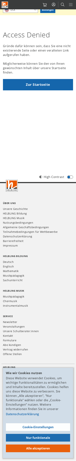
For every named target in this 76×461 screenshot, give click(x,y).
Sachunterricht (13, 280)
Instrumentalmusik (15, 305)
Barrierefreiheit (13, 241)
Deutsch (8, 262)
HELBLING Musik (14, 218)
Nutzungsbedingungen (18, 222)
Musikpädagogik (13, 275)
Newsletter (10, 322)
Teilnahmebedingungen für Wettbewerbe (30, 232)
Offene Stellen (12, 354)
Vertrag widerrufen (15, 349)
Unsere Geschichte (15, 209)
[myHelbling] (53, 4)
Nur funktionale (38, 438)
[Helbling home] (12, 186)
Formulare (9, 340)
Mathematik (11, 271)
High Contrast (54, 177)
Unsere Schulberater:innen (21, 331)
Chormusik (10, 301)
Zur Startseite (38, 84)
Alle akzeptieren (38, 448)
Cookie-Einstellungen (38, 427)
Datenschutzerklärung (22, 414)
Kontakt (8, 335)
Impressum (10, 245)
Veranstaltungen (14, 326)
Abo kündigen (12, 345)
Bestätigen (48, 9)
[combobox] (20, 10)
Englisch (8, 266)
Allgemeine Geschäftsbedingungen (26, 227)
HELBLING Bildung (15, 213)
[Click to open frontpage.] (4, 4)
